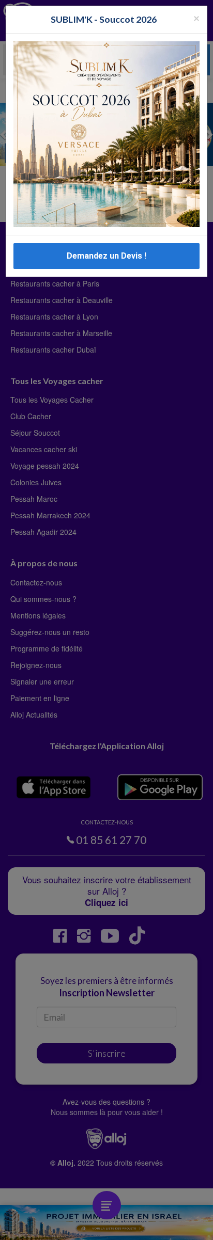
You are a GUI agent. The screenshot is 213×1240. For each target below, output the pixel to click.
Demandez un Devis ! (106, 256)
